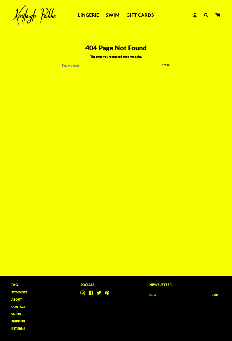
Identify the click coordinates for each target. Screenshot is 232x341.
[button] (88, 15)
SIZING (16, 314)
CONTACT (18, 307)
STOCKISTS (19, 292)
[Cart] (217, 15)
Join (215, 295)
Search (167, 65)
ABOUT (16, 299)
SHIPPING (18, 321)
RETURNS (18, 328)
